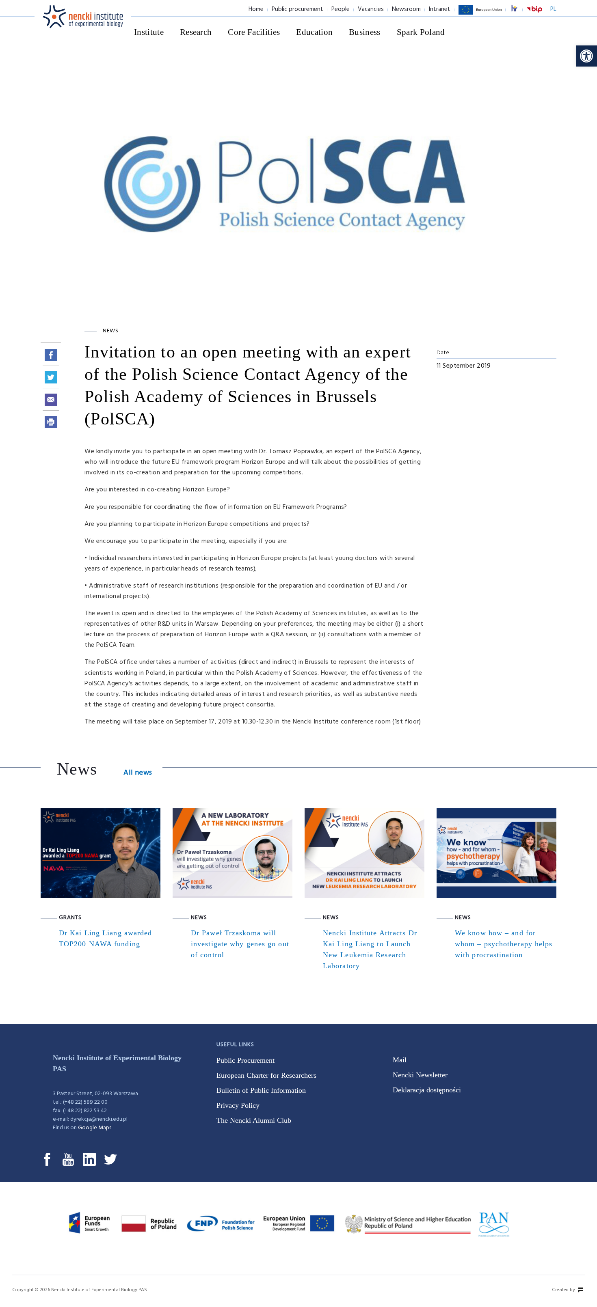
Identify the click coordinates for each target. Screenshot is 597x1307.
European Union (480, 14)
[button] (586, 56)
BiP (534, 14)
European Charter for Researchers (266, 1075)
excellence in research (519, 9)
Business (365, 32)
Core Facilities (254, 32)
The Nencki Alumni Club (253, 1120)
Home (256, 9)
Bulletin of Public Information (261, 1090)
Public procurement (297, 9)
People (340, 9)
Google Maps (94, 1128)
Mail (400, 1060)
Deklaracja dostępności (427, 1090)
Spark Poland (421, 32)
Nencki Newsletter (420, 1075)
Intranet (439, 9)
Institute (149, 32)
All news (137, 773)
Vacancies (371, 9)
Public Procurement (245, 1060)
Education (314, 32)
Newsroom (406, 9)
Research (196, 32)
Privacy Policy (238, 1105)
